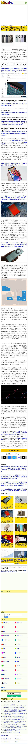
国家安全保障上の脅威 (17, 140)
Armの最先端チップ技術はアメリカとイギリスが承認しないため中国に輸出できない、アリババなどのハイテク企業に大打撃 (7, 545)
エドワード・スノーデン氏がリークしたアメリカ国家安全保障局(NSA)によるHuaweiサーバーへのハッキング (14, 432)
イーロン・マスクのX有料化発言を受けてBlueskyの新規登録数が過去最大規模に (7, 560)
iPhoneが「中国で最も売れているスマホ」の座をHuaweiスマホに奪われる (7, 533)
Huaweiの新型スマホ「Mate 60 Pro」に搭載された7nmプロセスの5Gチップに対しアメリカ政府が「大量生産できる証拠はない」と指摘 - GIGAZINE (14, 244)
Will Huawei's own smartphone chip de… (13, 571)
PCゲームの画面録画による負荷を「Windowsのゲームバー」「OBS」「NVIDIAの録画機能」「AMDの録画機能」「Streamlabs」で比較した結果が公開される (15, 710)
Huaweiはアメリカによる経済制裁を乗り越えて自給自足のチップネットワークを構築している (21, 545)
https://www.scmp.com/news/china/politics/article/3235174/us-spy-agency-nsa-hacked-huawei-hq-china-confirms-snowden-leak (14, 70)
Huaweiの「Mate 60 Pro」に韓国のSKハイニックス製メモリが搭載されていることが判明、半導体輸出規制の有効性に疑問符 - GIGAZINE (14, 476)
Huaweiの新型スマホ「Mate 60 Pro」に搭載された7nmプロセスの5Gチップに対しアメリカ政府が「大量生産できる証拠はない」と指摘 (7, 506)
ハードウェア (19, 567)
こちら (19, 701)
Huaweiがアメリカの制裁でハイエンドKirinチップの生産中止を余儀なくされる (21, 533)
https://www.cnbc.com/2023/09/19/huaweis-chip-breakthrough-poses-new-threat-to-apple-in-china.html (14, 133)
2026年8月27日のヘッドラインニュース (11, 732)
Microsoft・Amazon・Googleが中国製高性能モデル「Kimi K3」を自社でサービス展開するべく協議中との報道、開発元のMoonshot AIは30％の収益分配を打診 (15, 718)
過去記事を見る (14, 696)
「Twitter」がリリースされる (9, 704)
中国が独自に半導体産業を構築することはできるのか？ (21, 518)
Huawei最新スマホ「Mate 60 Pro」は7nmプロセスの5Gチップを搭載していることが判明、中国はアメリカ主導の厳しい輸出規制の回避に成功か (7, 520)
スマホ (25, 25)
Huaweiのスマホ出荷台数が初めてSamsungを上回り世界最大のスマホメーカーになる (21, 505)
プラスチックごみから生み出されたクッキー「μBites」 (14, 724)
